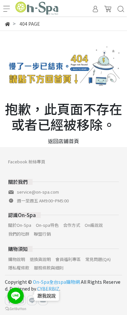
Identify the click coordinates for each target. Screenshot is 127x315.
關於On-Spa (19, 225)
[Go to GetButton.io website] (15, 308)
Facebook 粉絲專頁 (26, 161)
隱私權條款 (18, 268)
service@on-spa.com (38, 192)
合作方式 (71, 225)
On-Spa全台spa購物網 (56, 282)
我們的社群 (18, 234)
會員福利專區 (68, 259)
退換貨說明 (40, 259)
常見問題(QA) (98, 259)
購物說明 (16, 259)
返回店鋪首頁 (63, 141)
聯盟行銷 (42, 234)
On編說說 (94, 225)
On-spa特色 (47, 225)
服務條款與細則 (49, 268)
